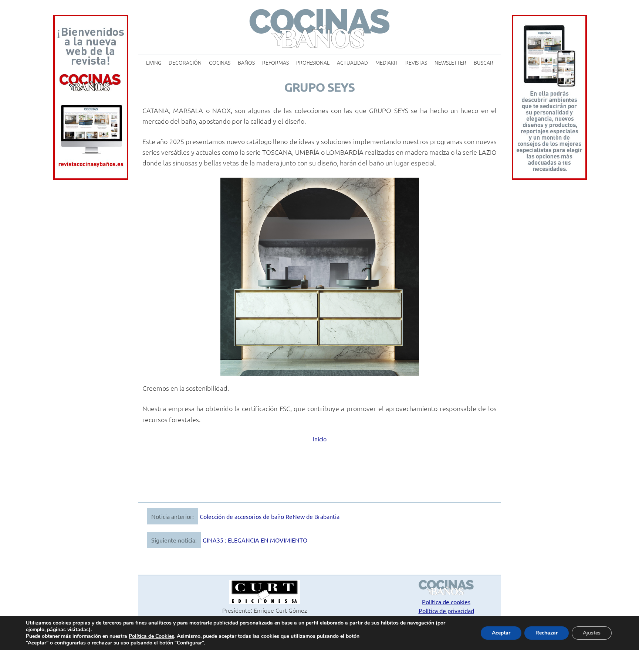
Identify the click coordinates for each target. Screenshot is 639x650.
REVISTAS (416, 62)
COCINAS (219, 62)
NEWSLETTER (450, 62)
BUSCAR (483, 62)
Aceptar (501, 632)
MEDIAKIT (386, 62)
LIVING (153, 62)
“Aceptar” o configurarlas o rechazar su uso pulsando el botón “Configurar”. (115, 643)
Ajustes (592, 632)
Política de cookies (446, 601)
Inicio (320, 438)
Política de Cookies (151, 636)
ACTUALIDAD (352, 62)
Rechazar (546, 632)
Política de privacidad (446, 610)
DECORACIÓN (185, 62)
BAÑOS (246, 62)
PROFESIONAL (312, 62)
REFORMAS (275, 62)
